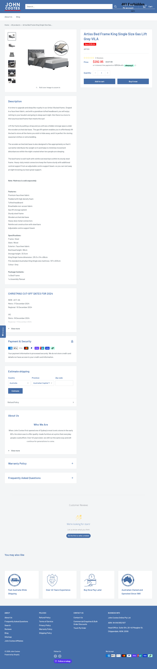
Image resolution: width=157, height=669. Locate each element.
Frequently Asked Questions (16, 621)
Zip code (59, 378)
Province (35, 378)
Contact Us (78, 617)
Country (11, 378)
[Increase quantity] (107, 72)
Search (8, 625)
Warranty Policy (45, 629)
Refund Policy (13, 402)
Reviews (8, 629)
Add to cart (99, 81)
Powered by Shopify (12, 655)
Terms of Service (46, 621)
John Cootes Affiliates (14, 641)
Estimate (15, 391)
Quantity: (87, 73)
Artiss (86, 49)
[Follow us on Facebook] (55, 656)
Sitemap (8, 637)
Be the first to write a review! (78, 536)
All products (15, 25)
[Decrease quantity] (95, 72)
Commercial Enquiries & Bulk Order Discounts (86, 622)
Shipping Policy (45, 633)
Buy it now (133, 81)
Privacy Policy (45, 625)
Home (7, 25)
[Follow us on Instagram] (59, 656)
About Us (8, 17)
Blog (18, 17)
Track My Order (80, 628)
